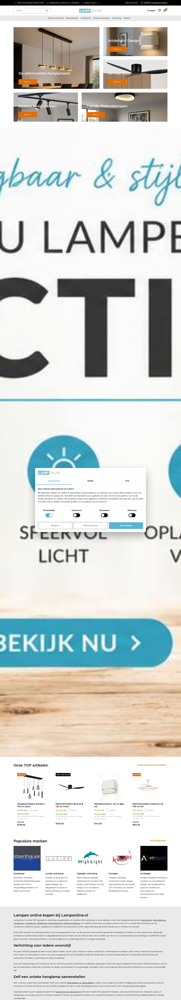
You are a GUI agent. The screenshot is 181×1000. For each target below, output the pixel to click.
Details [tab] (91, 481)
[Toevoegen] (46, 823)
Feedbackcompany (159, 3)
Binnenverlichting (55, 18)
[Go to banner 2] (135, 41)
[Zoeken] (47, 10)
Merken (127, 18)
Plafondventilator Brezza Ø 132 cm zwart (69, 805)
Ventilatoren (86, 18)
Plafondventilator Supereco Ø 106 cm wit (148, 805)
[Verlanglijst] (159, 10)
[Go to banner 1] (56, 58)
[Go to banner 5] (125, 107)
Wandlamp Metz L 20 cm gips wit (109, 805)
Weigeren (55, 525)
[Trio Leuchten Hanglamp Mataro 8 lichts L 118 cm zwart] (32, 787)
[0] (164, 10)
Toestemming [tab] (53, 481)
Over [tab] (127, 481)
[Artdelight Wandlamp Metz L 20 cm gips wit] (109, 787)
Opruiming (116, 18)
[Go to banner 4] (46, 107)
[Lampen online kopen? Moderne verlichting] (90, 10)
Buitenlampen (72, 18)
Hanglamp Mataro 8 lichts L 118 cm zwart (31, 805)
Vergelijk (35, 810)
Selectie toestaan (90, 525)
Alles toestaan (126, 525)
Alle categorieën (158, 840)
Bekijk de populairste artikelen (152, 765)
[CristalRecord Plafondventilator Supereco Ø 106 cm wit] (148, 787)
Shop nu (27, 82)
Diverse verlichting (102, 18)
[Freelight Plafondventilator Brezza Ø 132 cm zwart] (71, 787)
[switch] (76, 515)
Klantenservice (131, 3)
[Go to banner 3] (135, 74)
